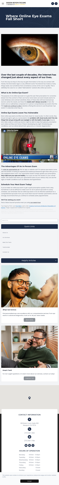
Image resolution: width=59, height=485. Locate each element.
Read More (29, 320)
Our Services (6, 237)
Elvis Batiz (19, 206)
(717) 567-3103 (29, 433)
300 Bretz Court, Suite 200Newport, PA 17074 (29, 424)
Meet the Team (7, 242)
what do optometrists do (11, 169)
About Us (5, 232)
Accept (29, 481)
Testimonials (6, 247)
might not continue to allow (13, 106)
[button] (2, 4)
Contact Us (6, 252)
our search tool (36, 202)
